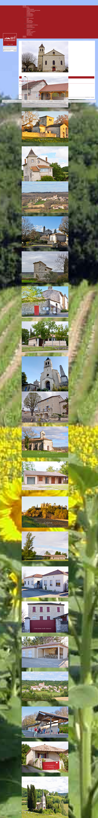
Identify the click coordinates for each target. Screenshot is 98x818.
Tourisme (28, 101)
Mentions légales (58, 101)
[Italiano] (11, 44)
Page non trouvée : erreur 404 (32, 81)
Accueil (5, 101)
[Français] (12, 44)
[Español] (8, 44)
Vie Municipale (12, 101)
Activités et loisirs (20, 101)
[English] (7, 44)
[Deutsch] (9, 44)
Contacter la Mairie (41, 101)
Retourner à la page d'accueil (25, 94)
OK (15, 50)
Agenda (33, 101)
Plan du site (49, 101)
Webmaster (66, 101)
